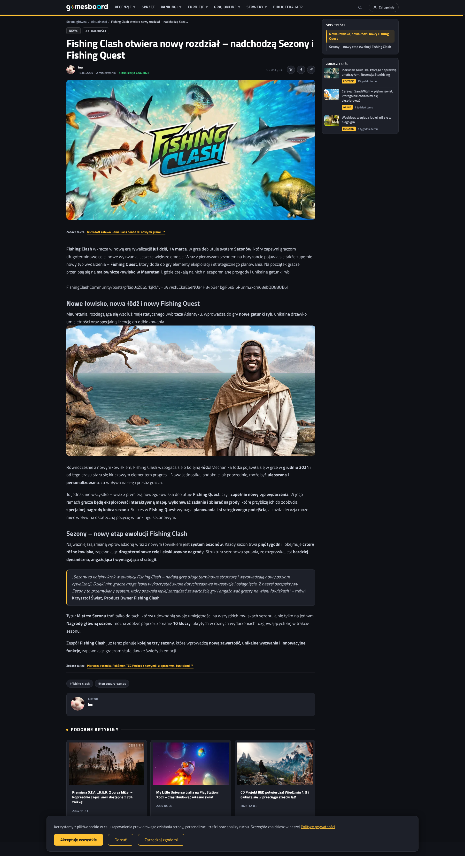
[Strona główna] (87, 7)
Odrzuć (121, 840)
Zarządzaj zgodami (161, 840)
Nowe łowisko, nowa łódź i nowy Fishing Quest (359, 36)
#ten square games (112, 683)
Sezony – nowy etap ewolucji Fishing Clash (360, 46)
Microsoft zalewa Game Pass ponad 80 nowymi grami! (126, 231)
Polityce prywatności (318, 827)
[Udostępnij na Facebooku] (301, 70)
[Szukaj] (360, 7)
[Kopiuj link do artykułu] (311, 70)
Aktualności (99, 21)
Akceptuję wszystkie (78, 840)
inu (80, 67)
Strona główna (76, 21)
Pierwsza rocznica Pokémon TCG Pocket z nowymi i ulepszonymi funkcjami (140, 665)
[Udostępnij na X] (291, 70)
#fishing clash (80, 683)
